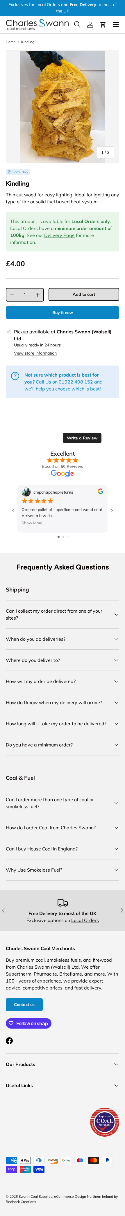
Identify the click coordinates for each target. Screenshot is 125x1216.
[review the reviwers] (100, 492)
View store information (35, 353)
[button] (103, 24)
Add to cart (84, 294)
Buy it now (62, 312)
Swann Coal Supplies (35, 1196)
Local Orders (47, 4)
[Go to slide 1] (59, 537)
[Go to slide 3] (67, 536)
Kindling (27, 42)
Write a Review (82, 438)
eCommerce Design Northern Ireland (83, 1196)
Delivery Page (59, 235)
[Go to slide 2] (63, 537)
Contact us (24, 1004)
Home (11, 42)
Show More (32, 523)
